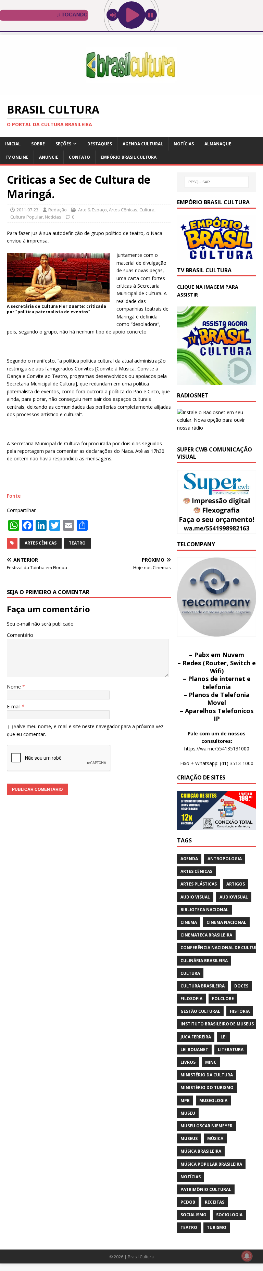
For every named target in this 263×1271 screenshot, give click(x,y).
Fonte (14, 496)
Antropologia (225, 859)
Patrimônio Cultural (205, 1189)
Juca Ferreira (195, 1037)
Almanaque (217, 144)
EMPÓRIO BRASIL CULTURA (128, 157)
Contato (79, 157)
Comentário (20, 635)
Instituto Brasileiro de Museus (217, 1024)
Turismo (216, 1227)
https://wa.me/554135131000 (216, 748)
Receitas (214, 1202)
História (240, 1011)
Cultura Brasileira (202, 986)
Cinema (188, 922)
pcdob (187, 1202)
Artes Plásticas (198, 884)
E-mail (14, 706)
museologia (213, 1100)
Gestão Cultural (200, 1011)
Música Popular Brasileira (211, 1164)
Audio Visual (195, 897)
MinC (210, 1062)
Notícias (184, 144)
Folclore (223, 998)
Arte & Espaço (92, 210)
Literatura (230, 1049)
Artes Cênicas (123, 210)
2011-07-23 (27, 210)
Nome (14, 686)
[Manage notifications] (246, 1255)
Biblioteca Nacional (204, 910)
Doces (241, 986)
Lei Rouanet (194, 1049)
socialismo (193, 1215)
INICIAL (13, 144)
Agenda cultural (143, 144)
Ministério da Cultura (206, 1075)
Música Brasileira (200, 1151)
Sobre (38, 144)
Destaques (99, 144)
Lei (224, 1037)
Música (215, 1138)
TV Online (16, 157)
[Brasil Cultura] (131, 91)
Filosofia (191, 998)
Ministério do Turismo (207, 1087)
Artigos (235, 884)
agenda (189, 859)
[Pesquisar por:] (216, 182)
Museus (189, 1138)
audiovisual (234, 897)
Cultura (146, 210)
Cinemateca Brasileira (206, 935)
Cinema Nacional (226, 922)
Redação (57, 210)
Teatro (77, 543)
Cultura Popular (26, 217)
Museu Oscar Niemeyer (206, 1126)
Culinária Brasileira (204, 961)
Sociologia (229, 1215)
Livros (188, 1062)
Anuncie (48, 157)
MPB (185, 1100)
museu (187, 1113)
